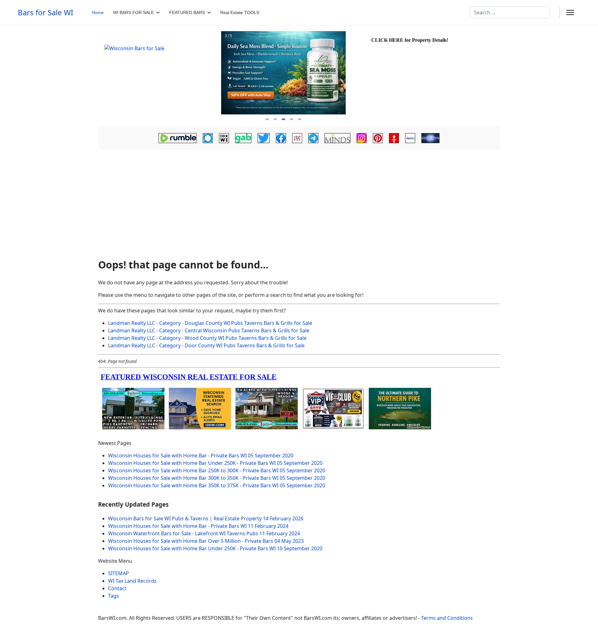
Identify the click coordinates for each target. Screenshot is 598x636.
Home (98, 12)
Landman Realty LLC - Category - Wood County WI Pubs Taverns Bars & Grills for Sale (207, 338)
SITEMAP (118, 573)
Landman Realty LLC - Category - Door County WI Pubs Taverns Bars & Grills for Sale (206, 345)
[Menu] (570, 12)
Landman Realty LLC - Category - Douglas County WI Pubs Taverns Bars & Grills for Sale (210, 323)
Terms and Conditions (447, 617)
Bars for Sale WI (45, 12)
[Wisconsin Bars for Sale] (158, 76)
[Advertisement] (299, 206)
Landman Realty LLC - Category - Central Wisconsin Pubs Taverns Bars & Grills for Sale (208, 330)
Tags (113, 595)
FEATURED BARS (187, 12)
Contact (117, 588)
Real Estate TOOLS (239, 12)
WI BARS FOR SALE (133, 12)
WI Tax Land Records (132, 580)
